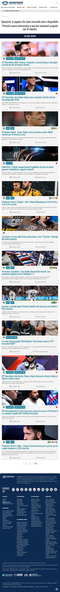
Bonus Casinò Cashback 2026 (49, 528)
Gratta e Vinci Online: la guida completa (51, 556)
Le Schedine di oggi (7, 526)
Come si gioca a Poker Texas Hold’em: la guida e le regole (8, 512)
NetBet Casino (35, 516)
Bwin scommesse (21, 546)
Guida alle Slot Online (51, 543)
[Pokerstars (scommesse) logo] (53, 442)
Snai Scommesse (21, 528)
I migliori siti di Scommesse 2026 (50, 525)
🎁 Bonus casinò (43, 7)
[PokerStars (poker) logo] (56, 93)
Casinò (4, 519)
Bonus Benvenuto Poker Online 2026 (50, 509)
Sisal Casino (34, 509)
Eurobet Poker (20, 513)
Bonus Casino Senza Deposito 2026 (51, 503)
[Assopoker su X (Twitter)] (26, 490)
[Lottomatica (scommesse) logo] (56, 268)
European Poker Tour (20, 58)
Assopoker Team (41, 177)
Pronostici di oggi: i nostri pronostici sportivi (7, 523)
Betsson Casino (35, 499)
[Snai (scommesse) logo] (56, 128)
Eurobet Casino (35, 520)
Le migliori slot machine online (50, 548)
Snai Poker (19, 502)
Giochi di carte (6, 528)
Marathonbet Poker (22, 515)
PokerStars (19, 499)
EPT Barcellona (9, 58)
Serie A (12, 128)
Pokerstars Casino (36, 507)
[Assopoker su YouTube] (18, 490)
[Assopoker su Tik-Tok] (22, 490)
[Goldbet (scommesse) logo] (54, 128)
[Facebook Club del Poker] (39, 490)
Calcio (7, 128)
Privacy (4, 501)
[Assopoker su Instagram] (13, 490)
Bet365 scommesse (22, 524)
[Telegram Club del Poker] (34, 490)
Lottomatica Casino (36, 505)
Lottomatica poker (21, 512)
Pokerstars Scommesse (20, 535)
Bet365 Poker (20, 504)
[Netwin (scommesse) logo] (54, 303)
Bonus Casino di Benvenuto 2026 (50, 500)
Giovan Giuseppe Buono (41, 351)
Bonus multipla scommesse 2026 (50, 536)
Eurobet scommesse (22, 525)
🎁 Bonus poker (21, 7)
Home (3, 10)
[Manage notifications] (57, 589)
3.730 (35, 463)
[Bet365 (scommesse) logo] (52, 128)
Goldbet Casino (35, 510)
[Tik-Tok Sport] (56, 490)
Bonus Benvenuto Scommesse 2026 (50, 519)
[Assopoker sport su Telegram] (47, 490)
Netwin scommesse (22, 552)
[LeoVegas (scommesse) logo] (55, 268)
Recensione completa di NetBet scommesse (22, 540)
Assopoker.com (21, 476)
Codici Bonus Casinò (51, 542)
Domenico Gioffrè (41, 72)
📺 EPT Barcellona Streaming (8, 7)
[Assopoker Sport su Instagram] (43, 490)
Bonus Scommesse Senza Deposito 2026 (51, 522)
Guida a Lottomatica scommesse (22, 532)
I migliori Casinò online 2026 (50, 506)
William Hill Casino (36, 524)
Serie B (12, 267)
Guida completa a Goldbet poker (21, 509)
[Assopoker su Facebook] (30, 490)
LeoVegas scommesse (22, 530)
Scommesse (5, 520)
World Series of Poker (11, 337)
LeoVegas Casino (35, 518)
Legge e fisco (9, 163)
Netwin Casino (35, 504)
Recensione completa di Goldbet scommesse (23, 543)
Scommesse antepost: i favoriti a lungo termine (51, 532)
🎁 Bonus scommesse (32, 7)
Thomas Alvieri (42, 247)
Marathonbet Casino (36, 526)
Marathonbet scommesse (20, 554)
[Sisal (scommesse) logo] (56, 303)
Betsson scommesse (22, 522)
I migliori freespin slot (51, 551)
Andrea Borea (41, 107)
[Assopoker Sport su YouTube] (51, 490)
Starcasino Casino (36, 521)
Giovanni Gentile (41, 142)
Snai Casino (34, 512)
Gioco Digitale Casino (36, 523)
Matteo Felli (42, 212)
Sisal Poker (19, 501)
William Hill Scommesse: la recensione (21, 549)
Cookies (4, 499)
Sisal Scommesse (21, 527)
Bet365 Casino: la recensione (35, 501)
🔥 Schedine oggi (53, 7)
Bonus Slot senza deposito (50, 545)
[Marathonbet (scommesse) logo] (52, 198)
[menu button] (57, 3)
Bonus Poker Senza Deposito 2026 (51, 512)
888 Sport (19, 538)
